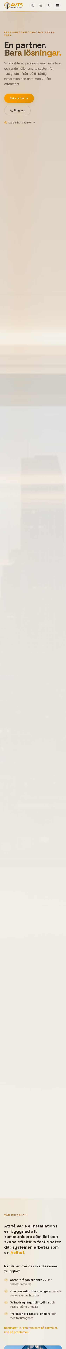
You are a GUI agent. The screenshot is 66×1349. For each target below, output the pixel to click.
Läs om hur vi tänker (20, 122)
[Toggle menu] (58, 6)
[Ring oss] (49, 5)
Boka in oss (17, 98)
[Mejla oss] (40, 5)
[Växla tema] (32, 5)
